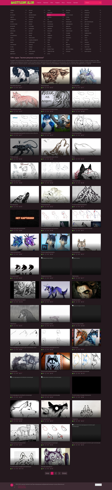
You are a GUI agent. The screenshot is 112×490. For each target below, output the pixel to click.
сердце (30, 46)
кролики (68, 35)
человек (12, 28)
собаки (12, 10)
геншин (68, 12)
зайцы (11, 33)
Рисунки (69, 2)
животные (68, 28)
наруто (12, 17)
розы (48, 53)
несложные (13, 44)
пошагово (31, 17)
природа (87, 14)
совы (48, 40)
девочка (87, 26)
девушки (68, 26)
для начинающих (89, 21)
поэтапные (50, 24)
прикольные (69, 30)
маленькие (68, 21)
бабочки (87, 30)
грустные (87, 46)
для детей (12, 26)
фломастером (32, 14)
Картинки (45, 2)
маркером (31, 28)
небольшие (32, 42)
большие (49, 30)
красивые (49, 21)
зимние (12, 49)
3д (48, 19)
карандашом (69, 24)
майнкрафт (50, 26)
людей (30, 12)
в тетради (31, 26)
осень (11, 12)
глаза (48, 10)
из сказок (12, 14)
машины (87, 10)
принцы (31, 44)
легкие (30, 49)
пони (86, 37)
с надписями (88, 49)
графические (88, 33)
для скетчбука (69, 49)
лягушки (68, 51)
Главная (39, 2)
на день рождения (33, 40)
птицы (67, 17)
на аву (11, 46)
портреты (31, 53)
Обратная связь (22, 487)
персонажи (32, 37)
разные (31, 21)
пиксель (87, 28)
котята (49, 46)
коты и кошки (69, 14)
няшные (87, 42)
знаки (67, 40)
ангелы (12, 40)
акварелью (13, 19)
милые (30, 24)
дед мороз (12, 53)
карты (86, 40)
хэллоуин (87, 44)
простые (87, 24)
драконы (87, 17)
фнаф (30, 35)
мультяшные (88, 51)
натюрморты (13, 35)
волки (49, 14)
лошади (68, 33)
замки (11, 42)
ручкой (30, 30)
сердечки (49, 35)
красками (49, 12)
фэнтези (68, 10)
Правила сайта (21, 486)
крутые (30, 10)
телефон (49, 37)
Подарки (57, 2)
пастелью (68, 37)
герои (11, 37)
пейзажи (49, 28)
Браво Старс (50, 49)
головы (68, 46)
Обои (51, 2)
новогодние (32, 51)
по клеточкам (13, 24)
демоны (68, 44)
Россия (68, 19)
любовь (49, 17)
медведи (12, 51)
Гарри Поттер (50, 51)
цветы (86, 19)
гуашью (31, 19)
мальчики (12, 30)
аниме (11, 21)
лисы (48, 44)
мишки (30, 33)
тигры (48, 33)
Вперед (64, 473)
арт (67, 42)
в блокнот (87, 12)
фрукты (86, 35)
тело (48, 42)
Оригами (75, 2)
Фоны (63, 2)
